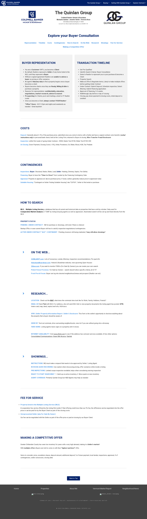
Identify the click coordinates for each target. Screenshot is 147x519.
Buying (106, 4)
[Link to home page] (12, 3)
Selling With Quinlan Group (121, 4)
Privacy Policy (59, 500)
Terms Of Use (45, 500)
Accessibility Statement (77, 500)
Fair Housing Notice (98, 500)
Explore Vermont (139, 4)
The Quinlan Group (94, 4)
